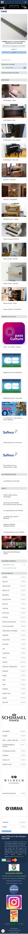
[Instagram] (14, 902)
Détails (14, 52)
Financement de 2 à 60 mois (12, 442)
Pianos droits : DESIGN (10, 283)
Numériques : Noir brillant (12, 140)
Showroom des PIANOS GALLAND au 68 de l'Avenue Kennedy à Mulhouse (12, 503)
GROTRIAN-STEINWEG (10, 631)
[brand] (2, 2)
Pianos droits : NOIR (10, 303)
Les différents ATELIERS (11, 481)
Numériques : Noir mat (10, 160)
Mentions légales (14, 928)
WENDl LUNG (7, 764)
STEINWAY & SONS (8, 751)
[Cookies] (3, 931)
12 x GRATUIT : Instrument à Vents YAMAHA (12, 419)
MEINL (4, 675)
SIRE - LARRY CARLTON (10, 740)
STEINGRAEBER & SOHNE (8, 745)
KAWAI (4, 662)
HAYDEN (5, 635)
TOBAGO (5, 755)
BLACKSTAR (6, 599)
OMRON (5, 689)
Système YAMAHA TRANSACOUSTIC (9, 525)
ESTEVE (5, 617)
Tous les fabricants (6, 831)
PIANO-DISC (6, 693)
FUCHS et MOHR (7, 626)
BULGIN (5, 604)
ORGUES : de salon (9, 179)
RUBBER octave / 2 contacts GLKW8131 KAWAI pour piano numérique (14, 42)
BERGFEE (5, 595)
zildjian (4, 827)
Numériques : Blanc (9, 100)
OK (25, 67)
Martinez (5, 671)
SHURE (4, 736)
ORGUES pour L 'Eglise (10, 219)
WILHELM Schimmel (9, 793)
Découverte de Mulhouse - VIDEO (12, 553)
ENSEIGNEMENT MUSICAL (8, 564)
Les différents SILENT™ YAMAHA (11, 517)
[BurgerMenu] (25, 2)
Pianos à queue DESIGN (11, 239)
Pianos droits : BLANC (10, 259)
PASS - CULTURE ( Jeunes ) (12, 347)
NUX (4, 684)
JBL (3, 649)
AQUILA (5, 581)
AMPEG (4, 577)
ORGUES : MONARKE (10, 199)
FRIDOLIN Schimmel (9, 622)
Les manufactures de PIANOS (13, 510)
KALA (4, 657)
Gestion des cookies (14, 932)
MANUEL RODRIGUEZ (9, 666)
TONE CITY (6, 760)
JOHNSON (6, 653)
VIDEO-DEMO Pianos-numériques (10, 496)
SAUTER (5, 702)
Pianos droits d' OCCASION (12, 309)
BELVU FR (5, 590)
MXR (3, 680)
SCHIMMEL (6, 731)
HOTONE (5, 644)
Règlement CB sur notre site (12, 398)
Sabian (4, 698)
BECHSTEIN (6, 586)
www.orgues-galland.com (20, 875)
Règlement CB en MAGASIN (12, 372)
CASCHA (5, 608)
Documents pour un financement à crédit (10, 466)
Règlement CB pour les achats (17, 856)
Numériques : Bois (9, 120)
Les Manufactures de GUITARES (13, 532)
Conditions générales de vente (14, 930)
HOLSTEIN (6, 640)
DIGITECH (5, 613)
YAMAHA (5, 822)
